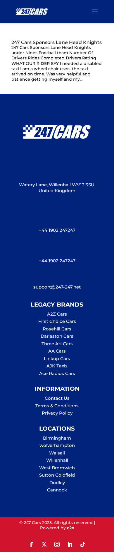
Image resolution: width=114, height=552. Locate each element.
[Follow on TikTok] (82, 544)
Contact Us (57, 398)
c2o (70, 527)
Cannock (57, 490)
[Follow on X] (44, 544)
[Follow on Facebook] (31, 544)
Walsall (57, 453)
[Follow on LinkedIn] (70, 544)
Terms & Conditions (57, 405)
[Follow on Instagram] (57, 544)
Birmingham (57, 438)
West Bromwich (57, 467)
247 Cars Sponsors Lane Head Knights (56, 42)
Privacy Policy (57, 413)
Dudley (57, 482)
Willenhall (57, 460)
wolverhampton (57, 445)
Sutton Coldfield (57, 475)
